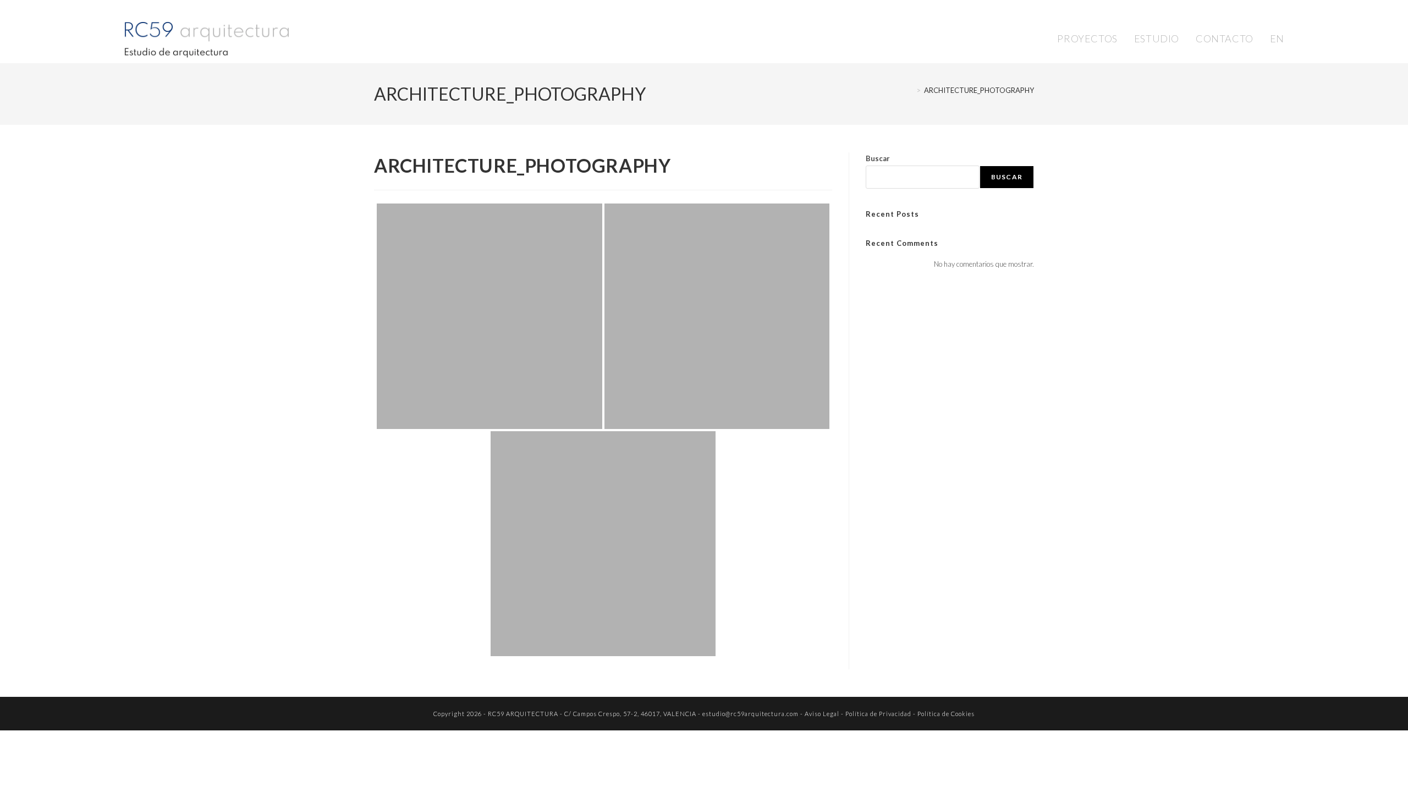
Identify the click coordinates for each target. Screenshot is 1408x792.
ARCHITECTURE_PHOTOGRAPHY (979, 90)
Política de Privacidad (878, 713)
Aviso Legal (822, 713)
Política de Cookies (946, 713)
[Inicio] (910, 90)
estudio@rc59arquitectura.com (750, 713)
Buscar (878, 158)
